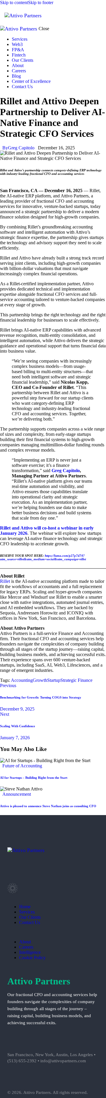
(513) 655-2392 (22, 1060)
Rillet (5, 581)
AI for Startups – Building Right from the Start (33, 777)
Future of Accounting (22, 765)
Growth (40, 680)
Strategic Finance (76, 680)
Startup (53, 680)
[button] (98, 15)
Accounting (22, 680)
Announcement (16, 794)
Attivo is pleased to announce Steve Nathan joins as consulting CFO (48, 806)
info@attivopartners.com (63, 1060)
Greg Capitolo (66, 470)
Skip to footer (40, 2)
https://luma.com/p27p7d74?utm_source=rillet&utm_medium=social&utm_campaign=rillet (43, 557)
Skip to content (14, 2)
